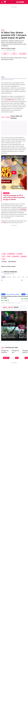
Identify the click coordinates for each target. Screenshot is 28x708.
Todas (3, 277)
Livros (18, 277)
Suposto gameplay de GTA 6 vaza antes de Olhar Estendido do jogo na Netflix (14, 197)
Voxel (2, 30)
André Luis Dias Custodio (8, 48)
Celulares (9, 277)
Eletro (14, 277)
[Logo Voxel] (20, 2)
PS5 (5, 222)
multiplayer (23, 209)
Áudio (23, 277)
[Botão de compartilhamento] (5, 53)
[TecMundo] (5, 2)
